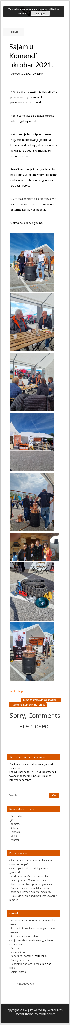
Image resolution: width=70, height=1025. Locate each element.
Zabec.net (16, 956)
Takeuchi (15, 832)
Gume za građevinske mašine (41, 699)
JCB (12, 820)
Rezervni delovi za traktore (25, 936)
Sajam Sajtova (18, 972)
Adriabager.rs (25, 984)
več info (22, 13)
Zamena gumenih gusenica (27, 704)
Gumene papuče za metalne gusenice (31, 888)
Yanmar (15, 840)
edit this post (18, 691)
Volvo (14, 836)
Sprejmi (40, 13)
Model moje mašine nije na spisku (29, 876)
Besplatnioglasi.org (21, 964)
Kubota (15, 828)
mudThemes (47, 1013)
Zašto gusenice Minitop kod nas (28, 880)
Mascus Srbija (18, 952)
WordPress (55, 1010)
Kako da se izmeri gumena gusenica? (31, 892)
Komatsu (15, 824)
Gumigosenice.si (20, 960)
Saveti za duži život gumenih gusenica (31, 884)
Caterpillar (16, 816)
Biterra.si (16, 948)
